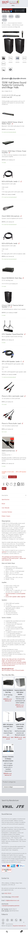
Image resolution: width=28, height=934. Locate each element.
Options (4, 453)
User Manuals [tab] (5, 508)
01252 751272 (7, 893)
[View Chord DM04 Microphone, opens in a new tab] (20, 216)
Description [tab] (5, 495)
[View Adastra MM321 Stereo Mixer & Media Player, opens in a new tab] (12, 123)
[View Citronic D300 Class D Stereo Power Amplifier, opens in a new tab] (9, 152)
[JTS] (20, 806)
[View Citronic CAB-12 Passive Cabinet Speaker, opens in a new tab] (11, 306)
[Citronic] (22, 79)
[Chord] (14, 79)
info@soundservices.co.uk (12, 900)
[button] (13, 5)
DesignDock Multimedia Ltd (19, 925)
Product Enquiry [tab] (6, 516)
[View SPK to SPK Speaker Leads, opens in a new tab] (23, 361)
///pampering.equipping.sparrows (10, 905)
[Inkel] (8, 806)
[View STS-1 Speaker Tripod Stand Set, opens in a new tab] (24, 334)
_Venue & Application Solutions (14, 23)
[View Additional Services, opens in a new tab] (16, 450)
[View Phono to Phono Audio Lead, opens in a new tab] (22, 423)
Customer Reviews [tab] (7, 512)
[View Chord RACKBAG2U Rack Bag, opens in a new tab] (23, 278)
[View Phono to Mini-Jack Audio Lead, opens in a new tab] (24, 396)
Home (5, 23)
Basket (18, 930)
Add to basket (12, 477)
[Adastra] (6, 79)
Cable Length (5, 187)
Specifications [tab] (5, 499)
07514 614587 (15, 897)
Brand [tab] (3, 503)
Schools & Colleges (6, 25)
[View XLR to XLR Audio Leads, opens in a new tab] (21, 181)
